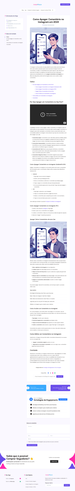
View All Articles (63, 399)
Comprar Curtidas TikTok (46, 10)
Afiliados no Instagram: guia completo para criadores (41, 304)
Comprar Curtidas (65, 4)
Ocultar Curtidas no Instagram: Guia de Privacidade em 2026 (46, 411)
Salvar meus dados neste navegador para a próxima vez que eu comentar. (43, 441)
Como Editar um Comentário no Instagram (42, 95)
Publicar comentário (32, 445)
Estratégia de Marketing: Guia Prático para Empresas (41, 293)
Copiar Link (60, 376)
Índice (7, 36)
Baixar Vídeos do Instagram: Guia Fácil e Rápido (40, 296)
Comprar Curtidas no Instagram (53, 201)
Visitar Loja (54, 461)
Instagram (45, 208)
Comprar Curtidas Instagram (33, 10)
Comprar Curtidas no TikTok (31, 486)
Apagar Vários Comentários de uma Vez (44, 91)
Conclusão (35, 97)
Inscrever (67, 485)
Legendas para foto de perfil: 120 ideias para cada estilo (42, 301)
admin (11, 25)
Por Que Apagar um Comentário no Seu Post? (43, 84)
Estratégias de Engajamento (48, 367)
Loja (25, 10)
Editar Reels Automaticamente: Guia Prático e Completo (42, 298)
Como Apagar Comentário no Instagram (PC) (45, 89)
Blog (23, 10)
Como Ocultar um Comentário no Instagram (45, 93)
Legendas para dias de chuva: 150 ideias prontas (43, 414)
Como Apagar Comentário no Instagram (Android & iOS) (48, 87)
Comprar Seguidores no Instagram (32, 484)
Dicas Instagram (58, 367)
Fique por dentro (49, 483)
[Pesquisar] (52, 10)
